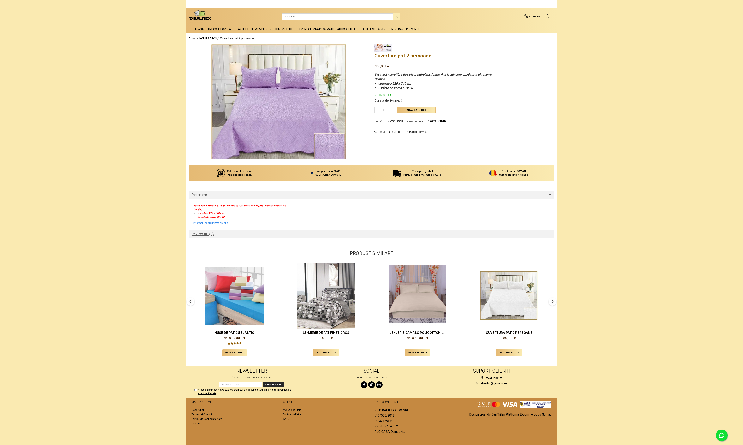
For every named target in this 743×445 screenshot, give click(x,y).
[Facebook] (364, 384)
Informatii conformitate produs (210, 223)
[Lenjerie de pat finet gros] (326, 296)
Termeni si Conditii (202, 414)
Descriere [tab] (199, 195)
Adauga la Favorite (388, 131)
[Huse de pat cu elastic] (234, 296)
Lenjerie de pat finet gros (326, 333)
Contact (196, 423)
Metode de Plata (292, 409)
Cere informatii (419, 131)
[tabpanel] (279, 101)
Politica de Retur (292, 414)
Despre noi (198, 409)
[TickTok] (371, 384)
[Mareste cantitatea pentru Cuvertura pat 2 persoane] (390, 110)
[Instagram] (379, 384)
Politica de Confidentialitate (207, 419)
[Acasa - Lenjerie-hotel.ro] (208, 16)
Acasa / (194, 38)
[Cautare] (396, 16)
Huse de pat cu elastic (234, 333)
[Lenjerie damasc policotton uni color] (418, 295)
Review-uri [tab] (203, 234)
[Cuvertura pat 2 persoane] (279, 101)
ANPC (286, 419)
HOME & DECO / (209, 38)
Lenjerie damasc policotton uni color (418, 333)
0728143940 (493, 377)
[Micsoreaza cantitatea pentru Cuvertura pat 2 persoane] (377, 110)
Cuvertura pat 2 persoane (509, 333)
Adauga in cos (416, 110)
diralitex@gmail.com (493, 383)
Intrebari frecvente (405, 29)
